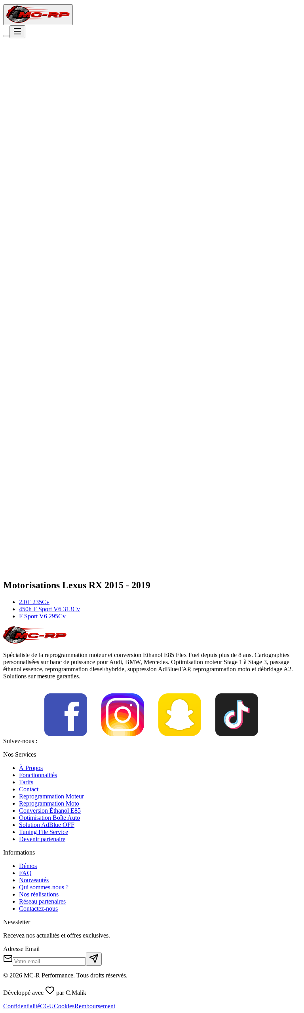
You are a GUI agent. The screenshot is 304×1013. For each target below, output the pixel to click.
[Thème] (6, 36)
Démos (28, 865)
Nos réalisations (39, 894)
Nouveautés (34, 880)
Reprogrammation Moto (49, 803)
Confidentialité (21, 1006)
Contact (28, 789)
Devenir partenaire (42, 839)
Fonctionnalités (38, 775)
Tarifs (26, 782)
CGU (47, 1006)
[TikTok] (236, 741)
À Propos (31, 767)
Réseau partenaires (42, 901)
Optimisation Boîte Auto (49, 817)
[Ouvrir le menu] (17, 31)
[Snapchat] (179, 741)
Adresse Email (21, 948)
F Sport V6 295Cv (42, 616)
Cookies (64, 1006)
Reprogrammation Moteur (51, 796)
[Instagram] (122, 741)
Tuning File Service (43, 831)
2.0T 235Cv (34, 602)
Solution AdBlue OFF (46, 824)
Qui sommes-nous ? (43, 887)
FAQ (25, 873)
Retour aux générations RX (47, 110)
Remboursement (94, 1006)
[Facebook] (65, 741)
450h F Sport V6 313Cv (49, 609)
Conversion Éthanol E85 (50, 810)
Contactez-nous (38, 908)
